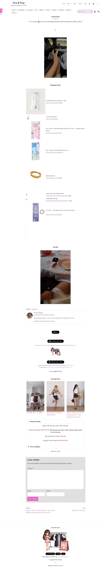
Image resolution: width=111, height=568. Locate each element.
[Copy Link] (1, 12)
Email (48, 491)
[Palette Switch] (95, 11)
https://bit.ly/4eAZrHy (52, 119)
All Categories (21, 10)
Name (29, 491)
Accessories (30, 10)
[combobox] (84, 11)
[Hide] (0, 14)
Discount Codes (35, 421)
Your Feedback (35, 447)
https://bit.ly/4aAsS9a (52, 103)
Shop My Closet (55, 527)
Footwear (54, 10)
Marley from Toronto (69, 365)
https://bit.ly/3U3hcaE (52, 214)
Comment (30, 468)
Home (63, 3)
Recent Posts (34, 309)
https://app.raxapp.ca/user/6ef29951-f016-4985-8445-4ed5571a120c (59, 367)
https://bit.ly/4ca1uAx (52, 152)
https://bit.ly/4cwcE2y (52, 133)
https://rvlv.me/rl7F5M (52, 178)
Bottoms (41, 10)
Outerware (61, 10)
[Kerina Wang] (30, 318)
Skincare (14, 13)
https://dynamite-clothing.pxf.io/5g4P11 (57, 201)
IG (55, 30)
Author (28, 309)
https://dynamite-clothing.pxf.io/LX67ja (57, 195)
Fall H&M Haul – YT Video (35, 413)
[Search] (91, 11)
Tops (36, 10)
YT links (58, 554)
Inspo (63, 554)
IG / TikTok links (50, 554)
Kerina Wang (38, 313)
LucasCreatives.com (63, 557)
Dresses (48, 10)
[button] (70, 3)
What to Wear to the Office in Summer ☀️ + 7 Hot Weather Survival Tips (75, 415)
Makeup (68, 10)
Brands (13, 10)
